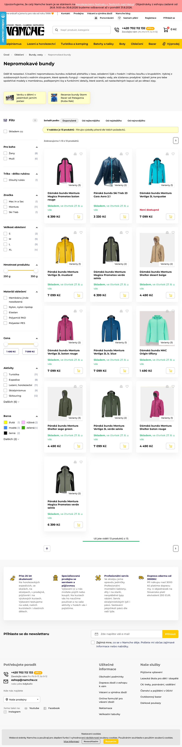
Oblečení (19, 54)
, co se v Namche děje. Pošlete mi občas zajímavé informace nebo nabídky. (135, 644)
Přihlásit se (169, 18)
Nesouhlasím (91, 741)
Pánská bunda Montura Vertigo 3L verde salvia (109, 427)
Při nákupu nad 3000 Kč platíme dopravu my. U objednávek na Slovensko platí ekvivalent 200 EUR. (159, 589)
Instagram (15, 711)
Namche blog (123, 13)
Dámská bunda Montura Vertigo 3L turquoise (156, 194)
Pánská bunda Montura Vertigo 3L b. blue (109, 352)
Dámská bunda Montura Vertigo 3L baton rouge (64, 352)
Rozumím (110, 741)
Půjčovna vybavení (151, 672)
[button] (81, 153)
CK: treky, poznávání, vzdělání (157, 684)
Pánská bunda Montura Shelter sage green (63, 427)
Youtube (34, 708)
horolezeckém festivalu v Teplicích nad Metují (104, 4)
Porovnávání (107, 18)
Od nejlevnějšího (91, 120)
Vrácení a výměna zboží (99, 13)
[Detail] (78, 217)
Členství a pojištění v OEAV (156, 690)
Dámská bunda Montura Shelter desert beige (156, 273)
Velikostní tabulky (109, 714)
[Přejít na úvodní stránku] (24, 30)
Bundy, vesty (36, 54)
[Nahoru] (47, 549)
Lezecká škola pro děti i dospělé (159, 678)
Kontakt (65, 13)
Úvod (6, 54)
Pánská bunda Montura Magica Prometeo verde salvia (63, 504)
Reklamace (105, 708)
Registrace (150, 18)
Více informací (71, 741)
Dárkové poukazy (150, 702)
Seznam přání (130, 18)
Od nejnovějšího (136, 120)
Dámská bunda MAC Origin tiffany (153, 352)
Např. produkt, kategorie (75, 29)
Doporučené (69, 120)
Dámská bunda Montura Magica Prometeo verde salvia (110, 275)
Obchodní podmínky (111, 676)
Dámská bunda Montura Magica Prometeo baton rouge (64, 196)
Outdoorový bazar (150, 696)
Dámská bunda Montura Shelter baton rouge (156, 427)
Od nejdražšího (114, 120)
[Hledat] (57, 30)
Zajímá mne (104, 642)
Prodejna (79, 13)
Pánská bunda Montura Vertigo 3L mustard (63, 273)
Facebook (54, 708)
